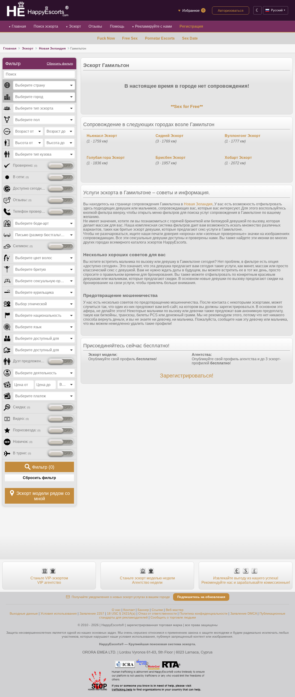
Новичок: (22, 442)
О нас (116, 610)
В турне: (22, 453)
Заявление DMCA (243, 613)
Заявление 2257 (92, 613)
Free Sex (130, 38)
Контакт (129, 610)
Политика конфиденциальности (203, 613)
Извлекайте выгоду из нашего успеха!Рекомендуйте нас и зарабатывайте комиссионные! (245, 580)
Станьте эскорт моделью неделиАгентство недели (147, 580)
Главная (17, 26)
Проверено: (25, 165)
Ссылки (157, 610)
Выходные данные (24, 613)
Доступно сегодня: (29, 188)
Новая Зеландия (52, 48)
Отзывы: (22, 200)
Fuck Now (106, 38)
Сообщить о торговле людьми (173, 617)
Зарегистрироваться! (186, 375)
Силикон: (23, 246)
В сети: (21, 177)
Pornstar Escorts (160, 38)
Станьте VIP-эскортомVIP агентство (49, 580)
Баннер (143, 610)
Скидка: (21, 407)
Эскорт (73, 26)
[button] (44, 85)
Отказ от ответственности (157, 613)
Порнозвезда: (27, 430)
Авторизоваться (230, 10)
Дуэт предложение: (29, 361)
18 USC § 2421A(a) (121, 613)
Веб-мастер (174, 610)
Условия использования (59, 613)
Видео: (21, 419)
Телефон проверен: (29, 211)
